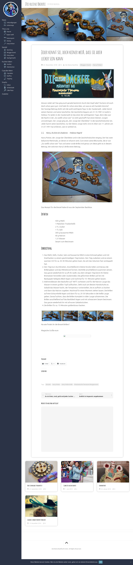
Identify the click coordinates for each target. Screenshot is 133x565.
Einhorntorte (102, 485)
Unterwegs (10, 25)
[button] (51, 316)
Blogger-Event (11, 52)
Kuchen (9, 64)
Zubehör (5, 94)
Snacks (4, 82)
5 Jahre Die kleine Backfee (69, 485)
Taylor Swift (10, 34)
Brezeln (48, 384)
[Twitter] (68, 555)
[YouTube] (65, 555)
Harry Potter (11, 43)
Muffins (9, 76)
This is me (5, 29)
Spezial (4, 47)
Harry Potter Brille (67, 384)
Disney (9, 41)
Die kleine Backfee (35, 4)
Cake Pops (10, 90)
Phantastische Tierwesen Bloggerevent (86, 384)
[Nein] (131, 562)
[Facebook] (61, 555)
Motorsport (10, 38)
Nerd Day (10, 50)
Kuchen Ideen (7, 62)
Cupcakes (10, 73)
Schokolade (10, 87)
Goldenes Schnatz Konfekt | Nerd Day (36, 520)
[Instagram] (71, 555)
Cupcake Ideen (7, 70)
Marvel (9, 31)
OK (101, 562)
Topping (9, 78)
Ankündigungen (12, 22)
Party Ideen (10, 55)
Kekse (9, 85)
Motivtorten (11, 67)
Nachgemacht (11, 58)
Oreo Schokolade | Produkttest (34, 485)
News (4, 20)
